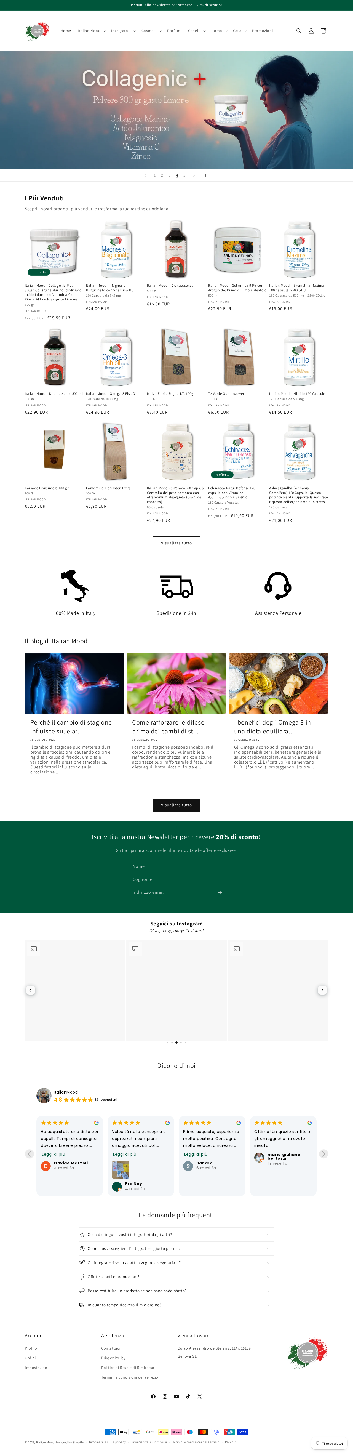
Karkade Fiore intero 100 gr (46, 488)
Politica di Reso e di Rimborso (127, 1367)
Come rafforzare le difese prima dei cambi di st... (168, 726)
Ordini (30, 1357)
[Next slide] (323, 1153)
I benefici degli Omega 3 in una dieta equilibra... (272, 726)
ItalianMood (66, 1092)
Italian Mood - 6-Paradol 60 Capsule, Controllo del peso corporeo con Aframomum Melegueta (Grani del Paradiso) (176, 495)
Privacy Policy (113, 1357)
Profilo (31, 1348)
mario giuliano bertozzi (212, 1156)
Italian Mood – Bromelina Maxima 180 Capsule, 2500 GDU (296, 287)
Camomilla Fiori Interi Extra (108, 488)
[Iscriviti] (220, 892)
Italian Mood (45, 1442)
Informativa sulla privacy (107, 1442)
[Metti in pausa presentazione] (208, 175)
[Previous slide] (29, 1153)
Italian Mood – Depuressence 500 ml (54, 394)
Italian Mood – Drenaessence (170, 285)
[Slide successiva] (194, 175)
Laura (274, 1163)
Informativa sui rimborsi (149, 1442)
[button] (91, 30)
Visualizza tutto (176, 543)
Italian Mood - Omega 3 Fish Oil (112, 394)
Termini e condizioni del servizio (129, 1377)
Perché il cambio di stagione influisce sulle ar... (71, 726)
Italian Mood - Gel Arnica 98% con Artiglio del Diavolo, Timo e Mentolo (237, 287)
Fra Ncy (62, 1184)
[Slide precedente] (145, 175)
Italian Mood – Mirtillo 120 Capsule (297, 394)
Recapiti (231, 1442)
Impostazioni (36, 1367)
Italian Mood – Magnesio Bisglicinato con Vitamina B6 (109, 287)
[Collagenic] (176, 110)
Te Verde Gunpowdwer (226, 394)
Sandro (133, 1163)
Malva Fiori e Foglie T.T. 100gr (171, 394)
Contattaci (110, 1348)
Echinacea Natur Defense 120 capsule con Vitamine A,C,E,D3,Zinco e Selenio (231, 493)
